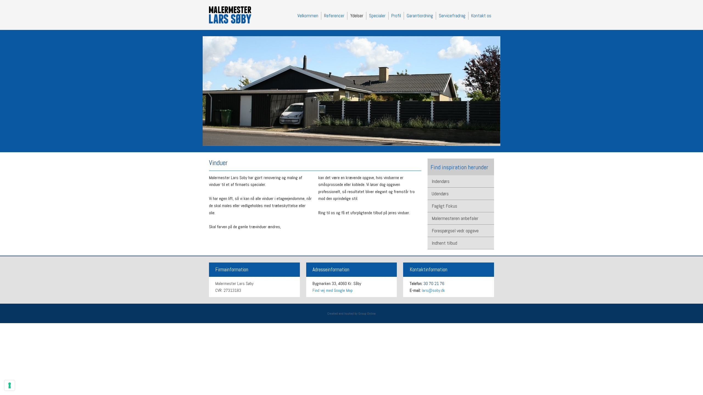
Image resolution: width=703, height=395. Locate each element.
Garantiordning (420, 16)
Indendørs (441, 181)
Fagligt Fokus (444, 206)
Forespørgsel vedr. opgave (455, 230)
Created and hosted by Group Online (351, 313)
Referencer (334, 16)
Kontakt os (481, 16)
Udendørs (440, 193)
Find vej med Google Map (333, 290)
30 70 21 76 (433, 283)
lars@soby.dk (433, 290)
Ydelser (356, 16)
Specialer (377, 16)
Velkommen (307, 16)
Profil (396, 16)
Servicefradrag (452, 16)
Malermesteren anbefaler (455, 218)
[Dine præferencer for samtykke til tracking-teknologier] (9, 385)
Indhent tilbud (444, 243)
